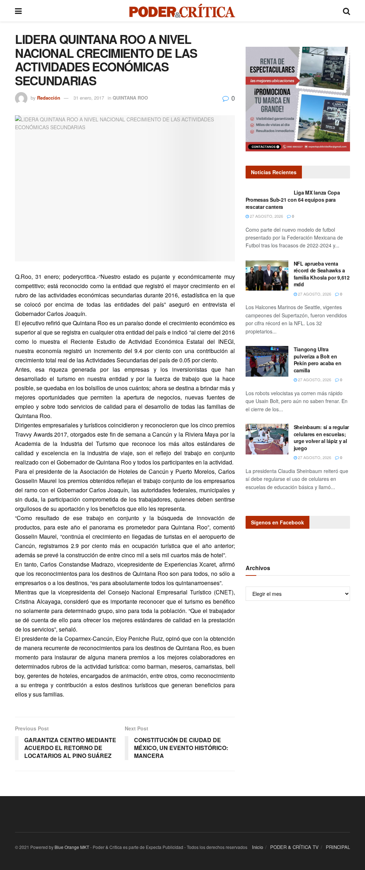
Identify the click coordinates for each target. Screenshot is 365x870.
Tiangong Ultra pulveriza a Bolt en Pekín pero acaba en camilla (317, 360)
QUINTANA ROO (130, 97)
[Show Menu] (18, 10)
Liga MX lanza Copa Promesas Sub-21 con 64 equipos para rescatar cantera (293, 199)
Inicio (257, 847)
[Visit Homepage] (182, 11)
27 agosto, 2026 (266, 216)
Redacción (48, 97)
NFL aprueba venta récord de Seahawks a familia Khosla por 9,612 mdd (322, 274)
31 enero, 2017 (88, 97)
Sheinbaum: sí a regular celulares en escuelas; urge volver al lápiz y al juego (321, 437)
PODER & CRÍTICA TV (294, 847)
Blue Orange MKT (72, 847)
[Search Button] (346, 10)
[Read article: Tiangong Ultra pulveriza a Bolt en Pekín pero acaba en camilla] (267, 361)
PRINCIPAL (338, 847)
